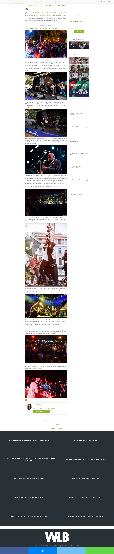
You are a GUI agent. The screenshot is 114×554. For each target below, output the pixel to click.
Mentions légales (69, 545)
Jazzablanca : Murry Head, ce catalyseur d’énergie (76, 180)
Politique (26, 1)
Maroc (53, 1)
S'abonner (78, 31)
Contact (77, 545)
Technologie (43, 1)
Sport (31, 1)
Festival (35, 400)
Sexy (49, 1)
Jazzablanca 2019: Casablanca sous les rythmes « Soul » (78, 114)
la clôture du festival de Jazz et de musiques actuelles (46, 12)
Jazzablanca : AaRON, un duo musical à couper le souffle (76, 193)
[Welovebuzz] (3, 2)
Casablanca (30, 400)
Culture (16, 1)
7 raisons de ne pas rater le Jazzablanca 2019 (76, 167)
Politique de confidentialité (57, 545)
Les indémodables (57, 428)
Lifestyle (37, 1)
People (21, 1)
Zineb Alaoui (33, 9)
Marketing (10, 1)
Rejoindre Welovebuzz (41, 411)
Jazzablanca (41, 400)
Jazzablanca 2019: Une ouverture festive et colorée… (77, 140)
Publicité (47, 545)
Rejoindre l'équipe (39, 545)
